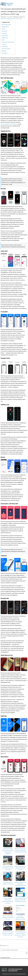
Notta (3, 40)
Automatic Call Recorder (8, 42)
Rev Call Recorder (6, 24)
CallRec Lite (5, 37)
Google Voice (5, 35)
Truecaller (4, 33)
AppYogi (4, 51)
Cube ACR (4, 31)
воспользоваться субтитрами (9, 124)
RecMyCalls (5, 46)
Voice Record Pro (6, 48)
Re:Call (3, 29)
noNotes (4, 44)
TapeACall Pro (5, 26)
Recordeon (4, 53)
